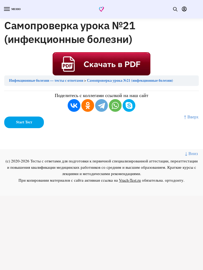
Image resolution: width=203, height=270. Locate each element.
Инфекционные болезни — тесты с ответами (46, 80)
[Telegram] (101, 105)
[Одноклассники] (87, 105)
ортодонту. (174, 180)
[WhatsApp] (115, 105)
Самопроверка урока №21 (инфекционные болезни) (130, 80)
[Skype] (129, 105)
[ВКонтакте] (74, 105)
